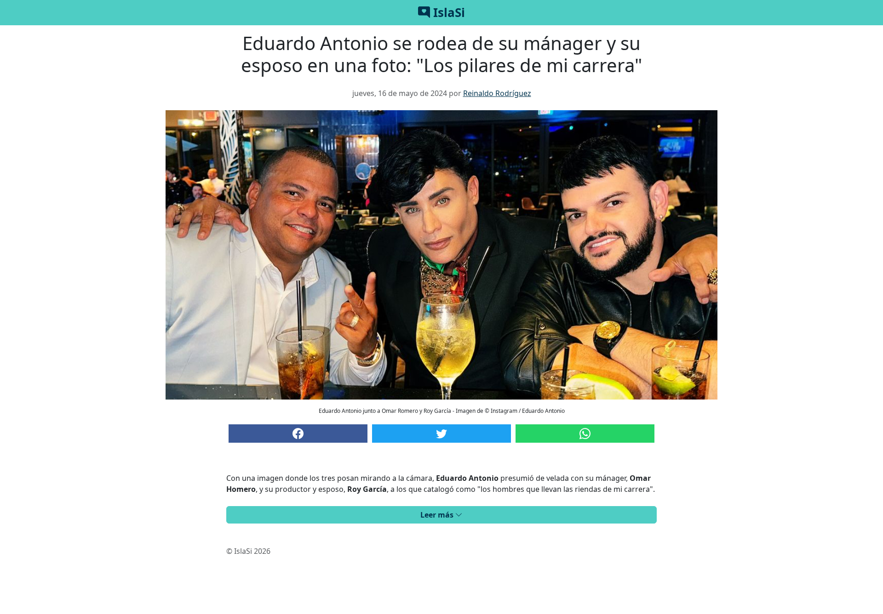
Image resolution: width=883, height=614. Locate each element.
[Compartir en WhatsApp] (585, 433)
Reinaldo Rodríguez (497, 93)
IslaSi (447, 12)
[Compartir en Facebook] (298, 433)
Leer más (437, 515)
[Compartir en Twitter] (441, 433)
